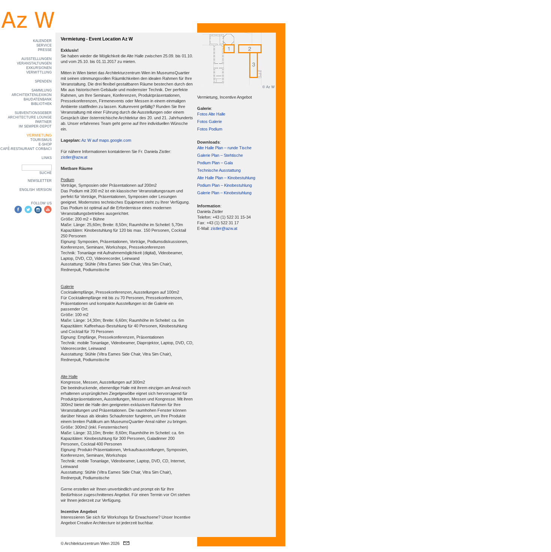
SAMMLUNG (41, 90)
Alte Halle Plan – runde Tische (224, 148)
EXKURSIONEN (39, 68)
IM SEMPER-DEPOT (35, 126)
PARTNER (43, 122)
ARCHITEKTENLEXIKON (32, 95)
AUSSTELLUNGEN (36, 59)
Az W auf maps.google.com (106, 140)
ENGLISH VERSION (35, 190)
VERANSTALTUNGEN (34, 63)
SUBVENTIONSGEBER (33, 113)
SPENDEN (43, 81)
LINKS (47, 158)
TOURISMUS (41, 140)
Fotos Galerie (209, 121)
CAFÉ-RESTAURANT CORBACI (26, 149)
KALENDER (42, 41)
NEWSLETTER (40, 181)
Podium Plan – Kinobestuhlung (224, 185)
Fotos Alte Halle (211, 114)
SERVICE (44, 45)
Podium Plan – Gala (215, 162)
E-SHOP (45, 144)
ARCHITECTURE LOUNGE (30, 117)
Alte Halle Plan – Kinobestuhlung (226, 178)
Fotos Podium (209, 129)
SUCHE (45, 173)
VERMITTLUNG (39, 72)
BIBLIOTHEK (41, 104)
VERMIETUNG (39, 135)
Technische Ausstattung (219, 170)
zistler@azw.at (74, 157)
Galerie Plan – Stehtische (220, 155)
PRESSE (45, 50)
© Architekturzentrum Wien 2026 (90, 543)
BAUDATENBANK (38, 99)
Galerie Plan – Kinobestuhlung (224, 192)
